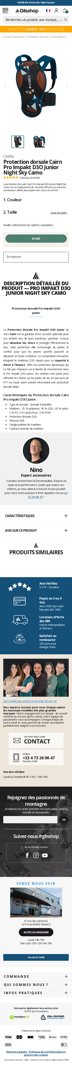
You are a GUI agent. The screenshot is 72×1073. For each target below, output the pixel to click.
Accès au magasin (36, 932)
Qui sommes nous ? (26, 985)
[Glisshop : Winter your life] (26, 11)
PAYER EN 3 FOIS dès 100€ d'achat (36, 2)
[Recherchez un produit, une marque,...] (65, 19)
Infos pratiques (23, 993)
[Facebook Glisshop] (27, 856)
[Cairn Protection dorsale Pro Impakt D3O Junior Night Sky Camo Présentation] (36, 86)
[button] (36, 516)
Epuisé (36, 238)
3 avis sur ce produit (30, 177)
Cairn (8, 156)
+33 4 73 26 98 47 (39, 757)
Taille (10, 212)
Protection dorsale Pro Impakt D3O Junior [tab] (36, 310)
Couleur (12, 199)
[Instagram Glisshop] (36, 856)
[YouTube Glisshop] (45, 856)
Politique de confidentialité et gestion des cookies (45, 1053)
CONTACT (37, 741)
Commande (16, 976)
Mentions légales (16, 1052)
